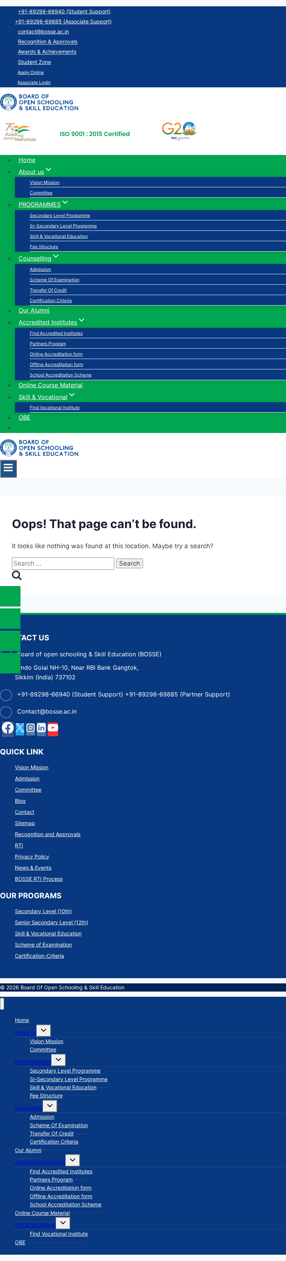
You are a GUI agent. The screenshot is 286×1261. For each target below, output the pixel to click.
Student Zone (34, 62)
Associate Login (34, 82)
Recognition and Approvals (47, 834)
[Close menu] (2, 1004)
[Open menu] (8, 469)
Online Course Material (51, 385)
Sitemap (25, 823)
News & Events (33, 867)
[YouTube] (53, 729)
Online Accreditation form (56, 354)
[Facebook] (8, 729)
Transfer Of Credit (48, 290)
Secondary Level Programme (60, 215)
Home (27, 160)
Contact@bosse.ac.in (47, 711)
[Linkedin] (41, 729)
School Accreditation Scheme (61, 375)
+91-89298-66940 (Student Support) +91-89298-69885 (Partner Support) (123, 694)
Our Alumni (34, 310)
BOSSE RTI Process (39, 879)
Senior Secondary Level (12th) (51, 922)
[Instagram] (30, 729)
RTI (19, 845)
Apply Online (31, 72)
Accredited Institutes (40, 1162)
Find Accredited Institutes (56, 333)
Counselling (29, 1108)
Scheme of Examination (43, 944)
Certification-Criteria (39, 956)
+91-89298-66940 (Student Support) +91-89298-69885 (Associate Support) (63, 16)
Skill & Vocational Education (59, 236)
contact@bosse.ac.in (43, 31)
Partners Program (48, 343)
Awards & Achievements (47, 52)
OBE (25, 417)
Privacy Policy (32, 856)
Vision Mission (45, 182)
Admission (40, 269)
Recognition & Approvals (47, 42)
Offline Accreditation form (56, 364)
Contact (24, 812)
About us (25, 1032)
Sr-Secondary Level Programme (63, 226)
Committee (41, 192)
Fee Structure (44, 246)
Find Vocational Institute (55, 407)
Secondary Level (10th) (43, 911)
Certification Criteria (51, 300)
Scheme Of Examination (54, 279)
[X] (20, 729)
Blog (20, 801)
